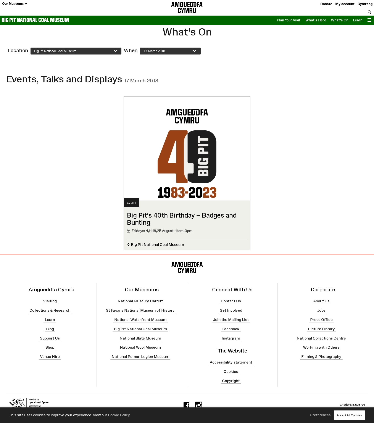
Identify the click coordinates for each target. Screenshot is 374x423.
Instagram (231, 338)
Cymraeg (365, 4)
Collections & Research (49, 310)
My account (345, 4)
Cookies (231, 371)
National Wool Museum (140, 347)
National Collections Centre (321, 338)
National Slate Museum (140, 338)
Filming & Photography (321, 356)
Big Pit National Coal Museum (35, 20)
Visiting (50, 301)
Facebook (230, 329)
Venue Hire (50, 356)
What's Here (315, 20)
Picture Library (321, 329)
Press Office (321, 319)
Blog (50, 329)
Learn (357, 20)
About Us (321, 301)
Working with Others (321, 347)
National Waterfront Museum (140, 319)
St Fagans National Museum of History (140, 310)
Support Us (50, 338)
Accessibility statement (231, 362)
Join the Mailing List (231, 319)
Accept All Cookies (349, 415)
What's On (339, 20)
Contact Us (231, 301)
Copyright (231, 380)
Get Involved (231, 310)
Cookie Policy (119, 415)
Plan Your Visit (288, 20)
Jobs (321, 310)
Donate (326, 4)
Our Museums (13, 3)
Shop (49, 347)
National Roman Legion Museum (140, 356)
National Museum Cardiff (140, 301)
